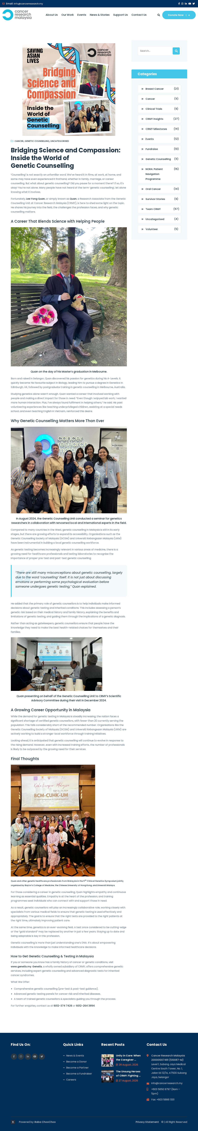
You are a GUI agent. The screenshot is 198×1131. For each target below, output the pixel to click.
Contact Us (138, 15)
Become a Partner (77, 1067)
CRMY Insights (154, 119)
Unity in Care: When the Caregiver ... (128, 1058)
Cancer (19, 141)
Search (176, 50)
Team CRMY (153, 209)
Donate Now (176, 15)
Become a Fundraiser (79, 1073)
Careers (71, 1079)
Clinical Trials (154, 109)
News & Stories (100, 15)
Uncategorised (59, 141)
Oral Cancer (153, 189)
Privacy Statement (147, 1122)
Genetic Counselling (37, 141)
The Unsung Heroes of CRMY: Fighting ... (128, 1073)
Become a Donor (76, 1061)
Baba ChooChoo (45, 1122)
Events (81, 15)
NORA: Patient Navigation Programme (154, 174)
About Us (52, 15)
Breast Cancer (155, 89)
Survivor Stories (155, 199)
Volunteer (152, 229)
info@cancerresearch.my (28, 3)
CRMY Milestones (156, 129)
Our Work (67, 15)
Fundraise (152, 149)
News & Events (75, 1055)
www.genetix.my (21, 966)
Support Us (120, 15)
